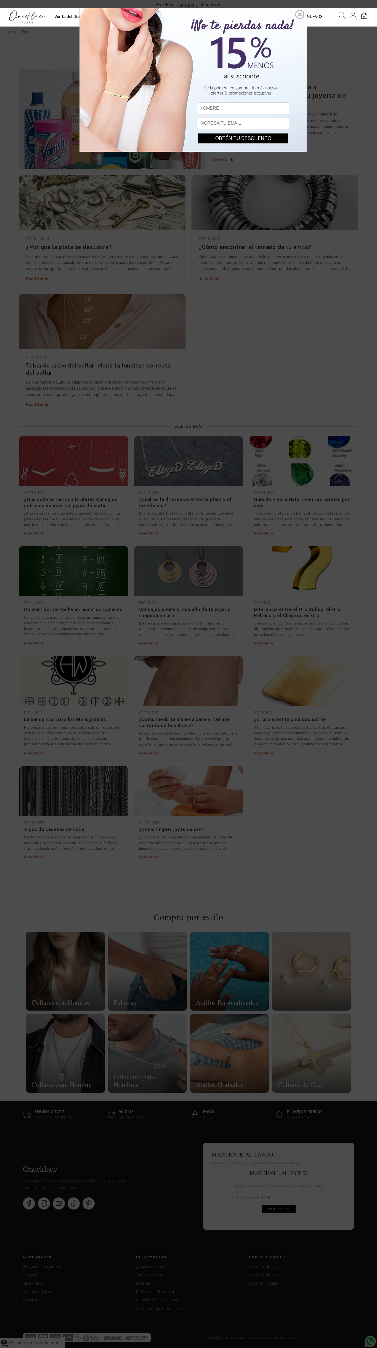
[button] (299, 14)
